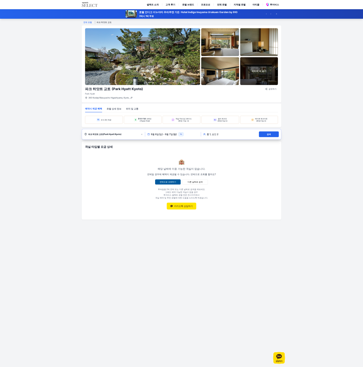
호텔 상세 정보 (114, 108)
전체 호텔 (222, 4)
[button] (181, 14)
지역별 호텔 (240, 4)
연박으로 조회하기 (168, 182)
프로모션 (205, 4)
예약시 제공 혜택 (93, 108)
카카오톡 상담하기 (183, 206)
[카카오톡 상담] (279, 358)
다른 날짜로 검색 (195, 182)
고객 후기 (170, 4)
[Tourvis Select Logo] (90, 5)
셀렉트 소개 (153, 4)
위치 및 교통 (132, 108)
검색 (269, 134)
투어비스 (274, 4)
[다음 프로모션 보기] (271, 14)
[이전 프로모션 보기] (267, 14)
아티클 (256, 4)
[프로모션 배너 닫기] (277, 14)
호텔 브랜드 (188, 4)
